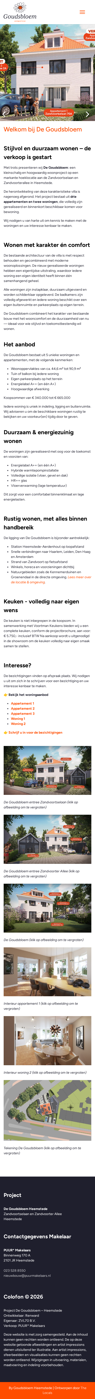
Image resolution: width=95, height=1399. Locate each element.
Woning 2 (18, 724)
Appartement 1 (22, 703)
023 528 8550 (15, 1271)
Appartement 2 (23, 709)
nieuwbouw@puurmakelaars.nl (27, 1276)
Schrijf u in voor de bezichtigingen (35, 732)
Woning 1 (18, 719)
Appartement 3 (23, 714)
